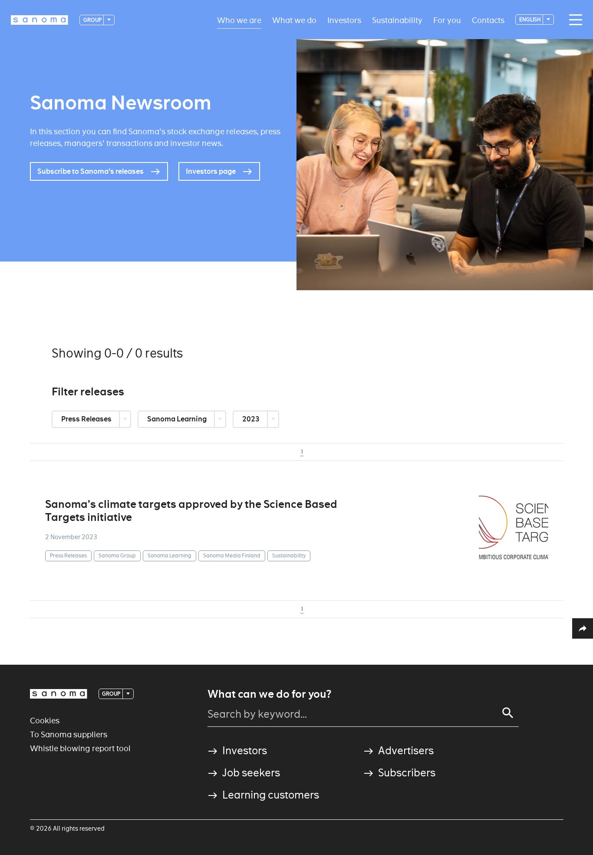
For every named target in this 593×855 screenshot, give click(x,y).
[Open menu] (573, 20)
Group (92, 20)
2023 (251, 419)
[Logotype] (58, 694)
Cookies (44, 721)
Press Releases (87, 419)
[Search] (508, 713)
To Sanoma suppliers (68, 734)
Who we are (239, 20)
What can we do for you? (269, 694)
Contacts (488, 20)
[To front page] (39, 20)
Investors (344, 20)
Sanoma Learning (177, 419)
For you (447, 20)
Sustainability (397, 20)
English (530, 19)
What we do (294, 20)
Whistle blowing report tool (80, 748)
